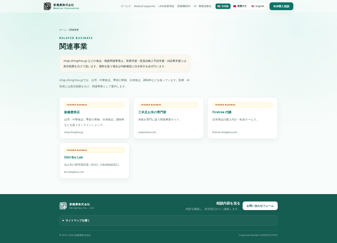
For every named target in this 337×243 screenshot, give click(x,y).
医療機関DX (184, 6)
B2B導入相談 (281, 6)
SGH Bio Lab (73, 157)
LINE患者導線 (166, 6)
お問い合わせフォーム (260, 206)
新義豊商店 (72, 112)
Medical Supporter (144, 6)
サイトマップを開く (78, 220)
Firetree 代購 (221, 112)
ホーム (62, 29)
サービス (126, 6)
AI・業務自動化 (202, 6)
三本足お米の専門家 (152, 112)
